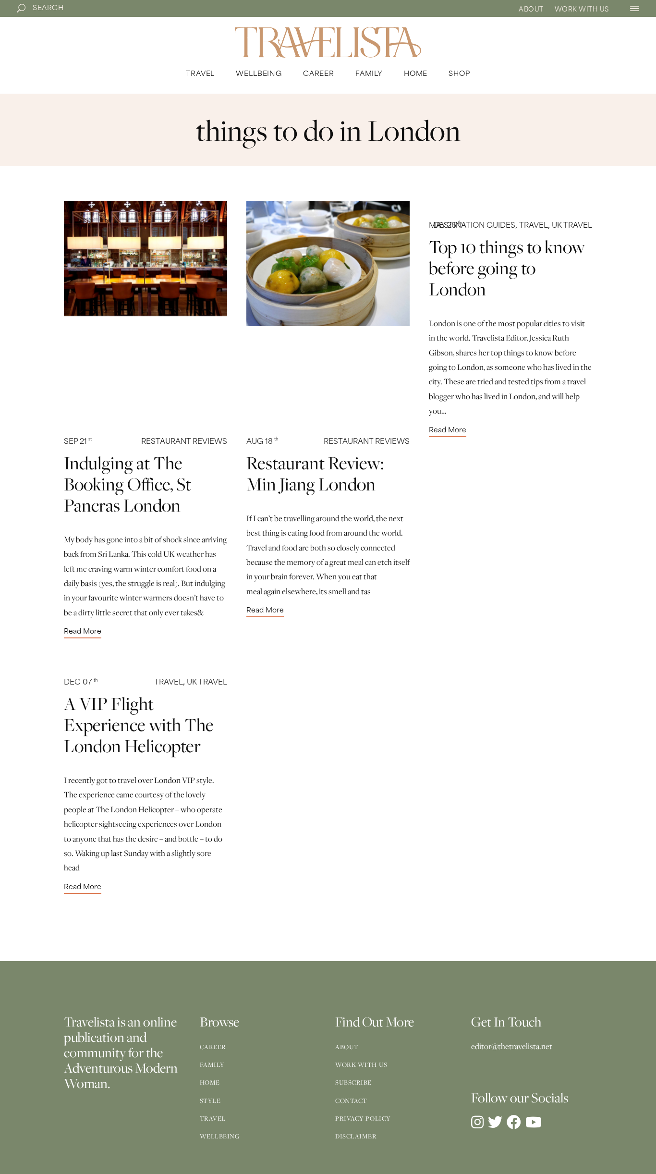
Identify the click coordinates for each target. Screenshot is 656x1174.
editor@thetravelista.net (511, 1046)
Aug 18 (262, 442)
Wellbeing (220, 1136)
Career (213, 1046)
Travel (533, 226)
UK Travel (572, 226)
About (531, 10)
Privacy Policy (363, 1118)
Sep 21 (78, 442)
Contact (351, 1100)
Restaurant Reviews (184, 442)
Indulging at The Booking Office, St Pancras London (127, 484)
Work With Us (582, 10)
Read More (82, 632)
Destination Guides (474, 226)
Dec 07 (81, 682)
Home (210, 1082)
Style (210, 1100)
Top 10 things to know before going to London (507, 267)
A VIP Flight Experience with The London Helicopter (139, 724)
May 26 (445, 226)
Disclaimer (356, 1136)
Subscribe (353, 1082)
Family (212, 1064)
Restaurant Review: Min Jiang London (315, 473)
